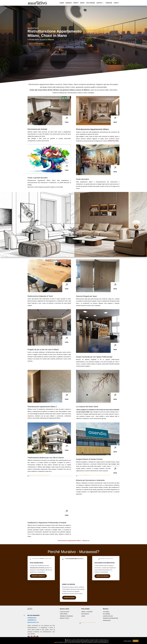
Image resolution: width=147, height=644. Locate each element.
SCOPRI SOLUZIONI (69, 597)
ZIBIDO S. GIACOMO (87, 611)
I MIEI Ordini (63, 613)
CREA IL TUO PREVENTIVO (36, 43)
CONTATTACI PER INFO (102, 576)
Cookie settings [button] (127, 641)
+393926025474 (31, 617)
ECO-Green (106, 613)
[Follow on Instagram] (31, 637)
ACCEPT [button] (136, 640)
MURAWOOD (69, 2)
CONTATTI (116, 2)
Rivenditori (109, 2)
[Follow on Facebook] (29, 637)
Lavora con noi (108, 616)
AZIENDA (62, 2)
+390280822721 (31, 620)
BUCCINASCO (85, 613)
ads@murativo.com (33, 622)
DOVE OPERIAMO (90, 2)
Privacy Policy (64, 618)
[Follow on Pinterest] (37, 637)
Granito (82, 2)
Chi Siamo (106, 611)
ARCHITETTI (99, 2)
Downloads (107, 620)
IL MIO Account (64, 611)
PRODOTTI (75, 2)
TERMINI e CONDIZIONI (66, 616)
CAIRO (83, 616)
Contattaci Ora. (113, 141)
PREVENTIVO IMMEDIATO (38, 576)
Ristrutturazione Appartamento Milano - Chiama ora (73, 540)
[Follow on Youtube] (34, 637)
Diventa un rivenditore (110, 618)
